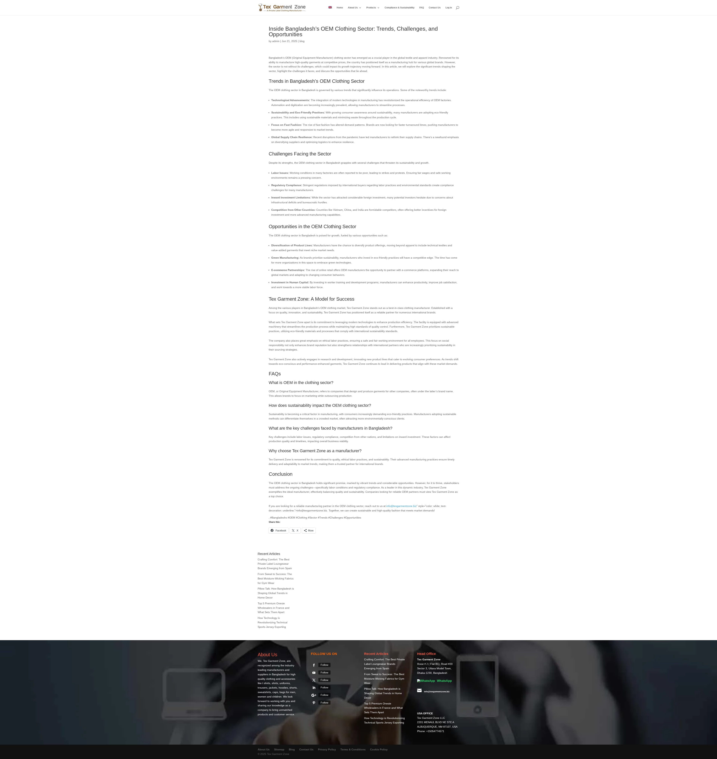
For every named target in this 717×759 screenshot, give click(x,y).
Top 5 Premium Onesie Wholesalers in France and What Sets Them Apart (273, 608)
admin (276, 41)
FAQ (421, 7)
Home (340, 7)
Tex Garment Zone (274, 660)
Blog (292, 749)
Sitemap (279, 749)
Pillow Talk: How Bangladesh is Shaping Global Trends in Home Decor (276, 593)
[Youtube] (314, 673)
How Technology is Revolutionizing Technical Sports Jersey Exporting (272, 622)
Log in (449, 7)
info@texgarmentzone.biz (401, 506)
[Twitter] (314, 680)
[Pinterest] (314, 703)
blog (302, 41)
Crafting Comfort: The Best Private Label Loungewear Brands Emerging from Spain (275, 564)
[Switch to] (330, 10)
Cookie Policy (379, 749)
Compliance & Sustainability (400, 7)
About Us (353, 7)
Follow (324, 664)
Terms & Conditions (353, 749)
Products (371, 7)
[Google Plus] (314, 695)
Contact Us (435, 7)
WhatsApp (444, 680)
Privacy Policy (327, 749)
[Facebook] (314, 665)
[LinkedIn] (314, 688)
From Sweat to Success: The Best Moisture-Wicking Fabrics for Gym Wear (276, 578)
